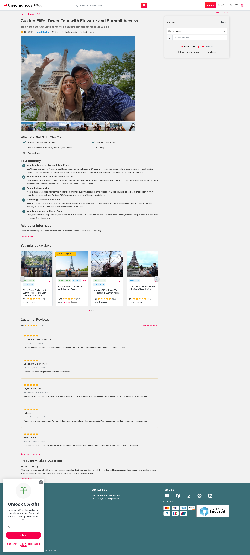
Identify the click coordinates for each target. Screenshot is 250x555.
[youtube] (167, 496)
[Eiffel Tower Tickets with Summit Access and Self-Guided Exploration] (36, 278)
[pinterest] (199, 496)
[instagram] (188, 496)
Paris (38, 14)
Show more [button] (26, 236)
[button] (243, 5)
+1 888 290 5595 (113, 495)
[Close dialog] (41, 482)
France (31, 14)
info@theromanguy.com (108, 498)
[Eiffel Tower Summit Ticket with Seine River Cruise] (142, 278)
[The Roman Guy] (23, 5)
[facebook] (177, 496)
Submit (23, 535)
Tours (209, 5)
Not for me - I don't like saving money (23, 544)
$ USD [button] (221, 5)
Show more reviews (29, 454)
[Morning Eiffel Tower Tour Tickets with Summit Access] (107, 278)
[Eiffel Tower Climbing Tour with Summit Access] (72, 278)
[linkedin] (210, 496)
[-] (90, 126)
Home (23, 14)
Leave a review (149, 325)
